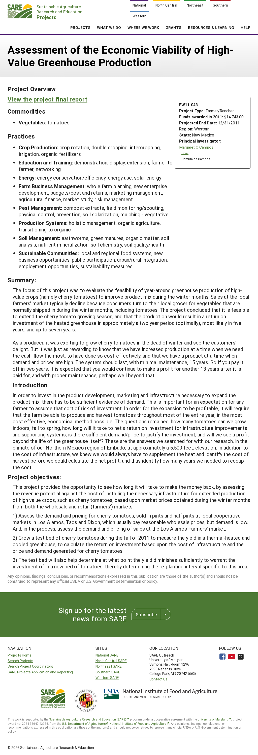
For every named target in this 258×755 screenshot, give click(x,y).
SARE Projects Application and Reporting (40, 672)
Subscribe (146, 614)
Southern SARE (107, 672)
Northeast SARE (108, 666)
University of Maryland (213, 719)
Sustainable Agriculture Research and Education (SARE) (87, 719)
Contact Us (158, 679)
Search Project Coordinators (30, 666)
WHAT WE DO (109, 27)
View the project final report (47, 99)
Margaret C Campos (196, 147)
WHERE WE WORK (143, 27)
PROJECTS (80, 27)
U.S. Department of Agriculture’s (84, 724)
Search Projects (20, 660)
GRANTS (173, 27)
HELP (245, 27)
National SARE (106, 655)
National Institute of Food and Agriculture (138, 724)
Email (184, 153)
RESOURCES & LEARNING (211, 27)
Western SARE (107, 677)
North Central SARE (111, 660)
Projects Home (19, 655)
